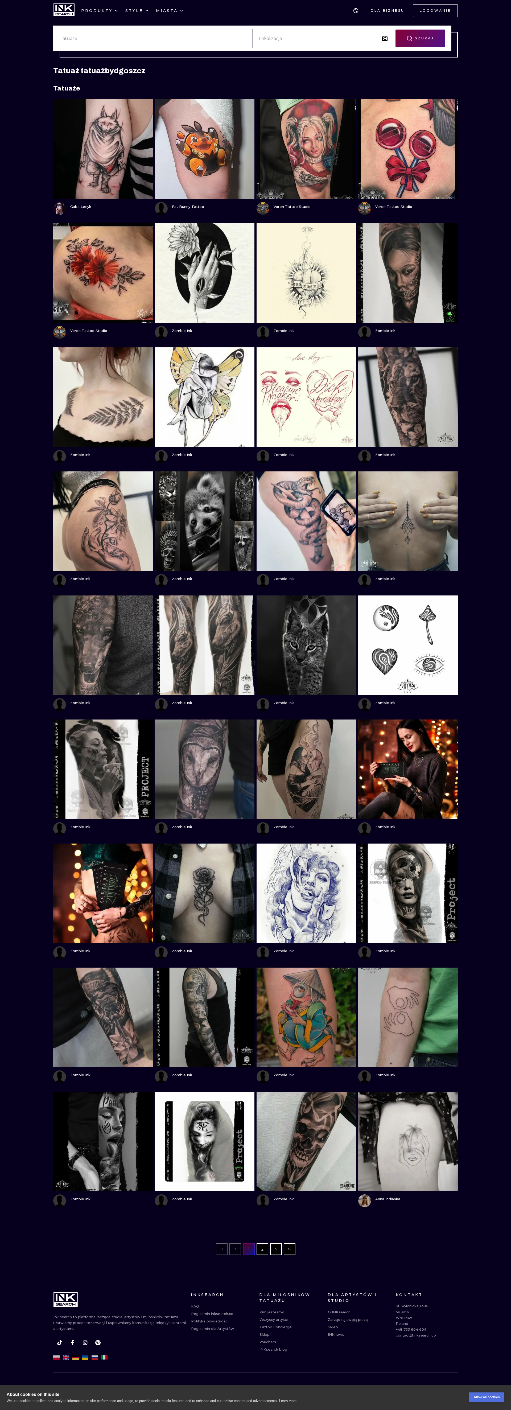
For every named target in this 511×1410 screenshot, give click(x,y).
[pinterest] (98, 1342)
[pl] (56, 1357)
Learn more (287, 1401)
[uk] (85, 1357)
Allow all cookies (487, 1397)
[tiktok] (59, 1342)
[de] (75, 1357)
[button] (355, 10)
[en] (66, 1357)
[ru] (95, 1357)
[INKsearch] (64, 11)
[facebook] (72, 1342)
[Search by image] (384, 38)
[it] (104, 1357)
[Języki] (355, 10)
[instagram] (85, 1342)
